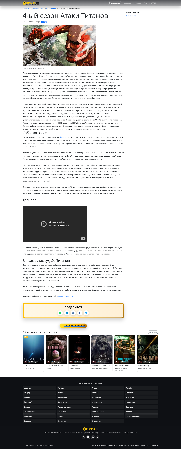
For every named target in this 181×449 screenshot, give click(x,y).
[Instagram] (83, 437)
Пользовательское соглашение (127, 445)
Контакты (154, 445)
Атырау (27, 393)
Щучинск (62, 421)
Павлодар (96, 407)
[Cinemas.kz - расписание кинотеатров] (31, 3)
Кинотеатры (114, 3)
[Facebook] (79, 313)
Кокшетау (130, 402)
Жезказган (62, 397)
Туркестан (62, 412)
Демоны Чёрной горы (101, 365)
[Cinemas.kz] (90, 429)
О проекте (94, 445)
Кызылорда (97, 402)
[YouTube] (88, 437)
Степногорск (29, 412)
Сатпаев (129, 407)
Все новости (131, 16)
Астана (61, 388)
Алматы (27, 388)
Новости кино (39, 8)
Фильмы (127, 3)
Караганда (62, 402)
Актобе (129, 388)
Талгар (129, 412)
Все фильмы (153, 332)
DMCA (148, 445)
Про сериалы (51, 8)
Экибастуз (96, 421)
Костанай (28, 402)
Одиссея (27, 365)
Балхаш (129, 393)
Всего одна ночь (122, 365)
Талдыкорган (98, 412)
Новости (137, 3)
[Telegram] (66, 313)
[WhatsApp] (60, 313)
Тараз (60, 416)
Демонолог (74, 365)
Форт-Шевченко (133, 416)
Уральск (95, 416)
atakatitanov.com (65, 296)
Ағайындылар (143, 365)
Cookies (142, 445)
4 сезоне (63, 137)
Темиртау (28, 416)
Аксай (60, 393)
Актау (94, 388)
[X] (86, 313)
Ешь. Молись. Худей (55, 365)
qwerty (44, 22)
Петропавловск (64, 407)
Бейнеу (27, 397)
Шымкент (28, 421)
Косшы (27, 407)
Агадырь (96, 393)
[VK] (73, 313)
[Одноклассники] (97, 437)
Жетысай (130, 397)
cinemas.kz (27, 8)
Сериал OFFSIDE (151, 3)
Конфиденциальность (107, 445)
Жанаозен (96, 397)
